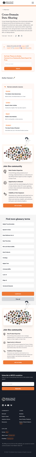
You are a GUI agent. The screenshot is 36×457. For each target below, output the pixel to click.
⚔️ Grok (29, 48)
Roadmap (7, 438)
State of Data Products (25, 422)
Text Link (10, 35)
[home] (8, 2)
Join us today (18, 205)
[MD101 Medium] (11, 405)
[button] (32, 3)
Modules (21, 413)
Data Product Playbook (25, 419)
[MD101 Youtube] (8, 405)
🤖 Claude (23, 48)
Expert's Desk (5, 416)
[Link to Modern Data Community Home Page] (8, 399)
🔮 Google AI (22, 46)
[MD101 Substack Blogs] (5, 405)
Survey (5, 432)
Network (4, 413)
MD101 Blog (22, 416)
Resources (4, 422)
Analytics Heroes (6, 419)
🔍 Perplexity (16, 48)
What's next (8, 435)
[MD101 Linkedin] (3, 405)
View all (18, 299)
